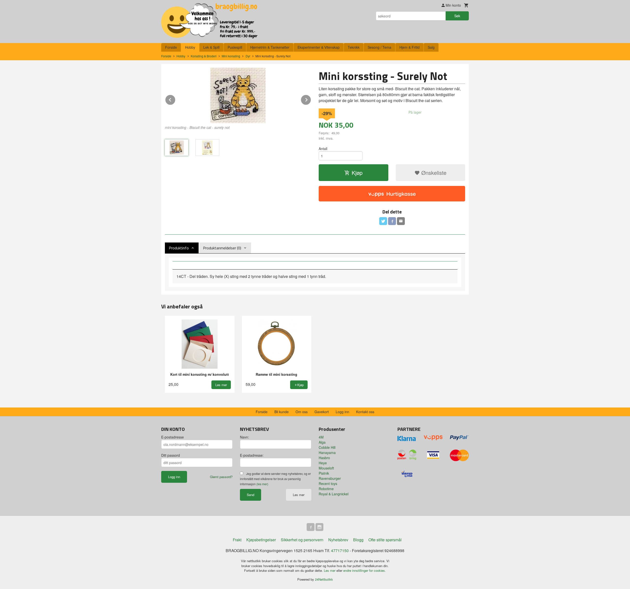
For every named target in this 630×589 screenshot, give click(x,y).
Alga (322, 442)
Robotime (326, 488)
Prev (175, 99)
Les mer (298, 494)
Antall (323, 148)
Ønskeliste (433, 172)
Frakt (237, 540)
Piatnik (324, 473)
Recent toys (328, 483)
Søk (457, 15)
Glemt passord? (221, 476)
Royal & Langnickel (333, 493)
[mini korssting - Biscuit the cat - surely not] (238, 95)
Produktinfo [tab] (179, 248)
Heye (323, 462)
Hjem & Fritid (409, 47)
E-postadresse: (252, 455)
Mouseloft (326, 468)
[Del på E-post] (401, 221)
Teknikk (354, 47)
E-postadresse (172, 437)
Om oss (302, 411)
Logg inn (342, 411)
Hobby (190, 47)
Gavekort (322, 411)
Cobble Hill (327, 447)
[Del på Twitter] (383, 221)
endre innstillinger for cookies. (364, 570)
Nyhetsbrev (338, 540)
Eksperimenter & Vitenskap (319, 47)
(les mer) (262, 484)
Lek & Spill (211, 47)
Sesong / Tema (379, 47)
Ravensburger (330, 478)
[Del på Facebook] (392, 221)
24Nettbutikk (324, 579)
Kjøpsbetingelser (261, 540)
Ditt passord (170, 455)
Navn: (244, 437)
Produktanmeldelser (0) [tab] (222, 248)
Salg (431, 47)
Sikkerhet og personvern (302, 540)
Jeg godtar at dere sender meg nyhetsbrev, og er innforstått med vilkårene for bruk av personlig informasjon (275, 478)
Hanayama (327, 452)
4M (321, 437)
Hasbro (324, 457)
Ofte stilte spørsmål (385, 540)
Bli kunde (281, 411)
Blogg (358, 540)
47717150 (340, 550)
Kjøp (357, 172)
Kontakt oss (365, 411)
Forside (171, 47)
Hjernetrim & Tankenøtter (269, 47)
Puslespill (235, 47)
